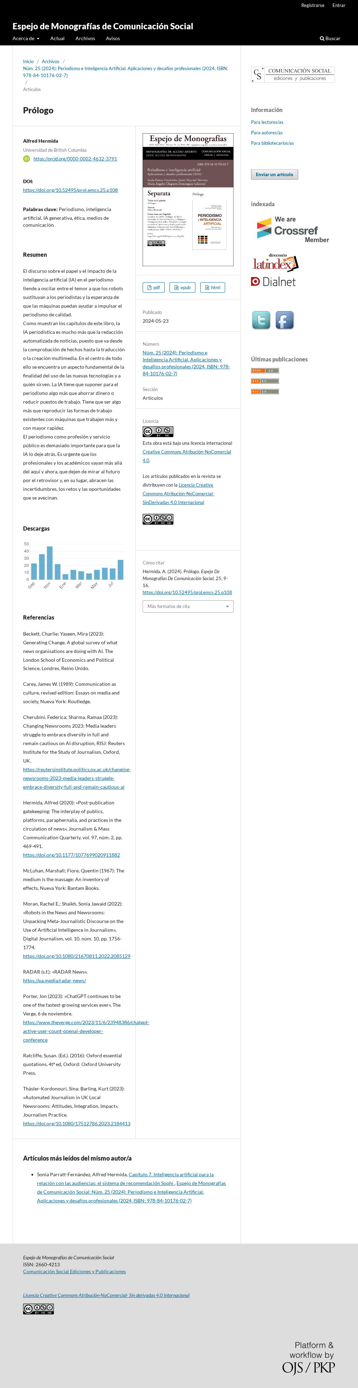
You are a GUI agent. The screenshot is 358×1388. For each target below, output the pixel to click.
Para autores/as (267, 132)
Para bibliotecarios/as (272, 143)
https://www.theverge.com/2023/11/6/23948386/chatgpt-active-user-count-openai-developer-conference (86, 1031)
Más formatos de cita (169, 606)
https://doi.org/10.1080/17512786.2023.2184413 (76, 1123)
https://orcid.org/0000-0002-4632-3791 (75, 159)
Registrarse (312, 5)
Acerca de (24, 38)
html (215, 287)
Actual (57, 38)
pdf (156, 287)
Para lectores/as (267, 122)
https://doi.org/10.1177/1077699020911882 (71, 855)
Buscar (332, 38)
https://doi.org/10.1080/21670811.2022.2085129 (76, 956)
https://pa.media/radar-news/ (54, 980)
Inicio (28, 61)
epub (185, 287)
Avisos (113, 38)
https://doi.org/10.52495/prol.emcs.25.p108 (70, 190)
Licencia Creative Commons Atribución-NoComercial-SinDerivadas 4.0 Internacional (178, 493)
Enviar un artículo (274, 174)
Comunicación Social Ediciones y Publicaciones (74, 1271)
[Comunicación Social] (293, 81)
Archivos (85, 38)
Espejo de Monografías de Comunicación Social (103, 26)
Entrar (338, 5)
